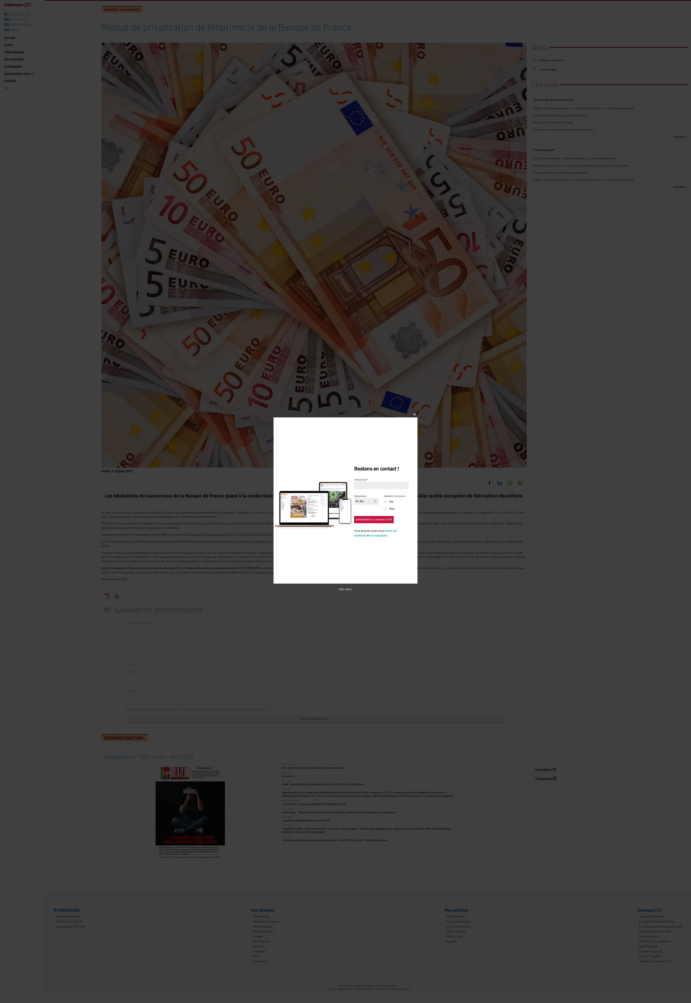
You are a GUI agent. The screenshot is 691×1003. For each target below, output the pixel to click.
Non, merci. (345, 589)
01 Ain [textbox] (360, 501)
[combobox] (366, 501)
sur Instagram (378, 535)
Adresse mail (361, 480)
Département (360, 496)
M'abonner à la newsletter (374, 519)
